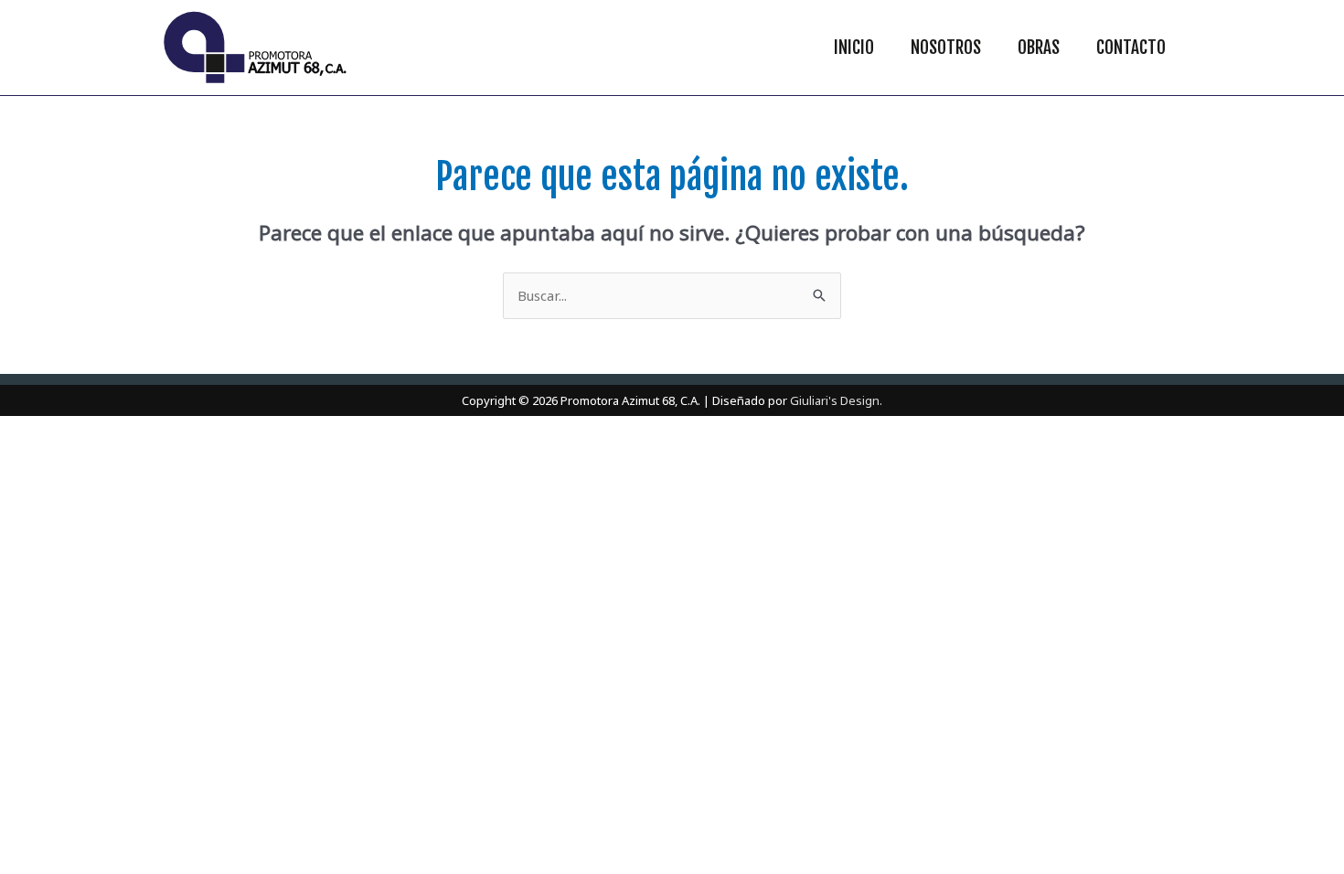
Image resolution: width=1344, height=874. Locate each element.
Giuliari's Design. (836, 400)
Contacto (1131, 48)
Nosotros (946, 48)
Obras (1039, 48)
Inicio (854, 48)
